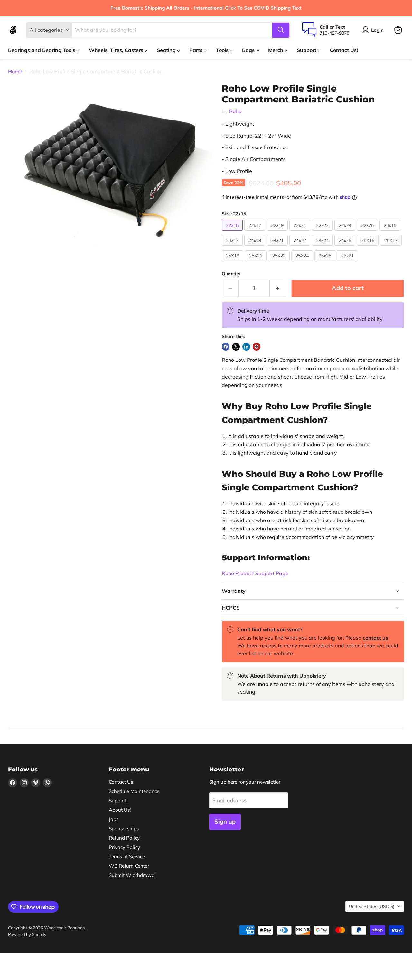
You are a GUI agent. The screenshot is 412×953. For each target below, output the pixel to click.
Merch (276, 50)
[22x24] (345, 232)
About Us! (120, 810)
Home (15, 71)
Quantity (231, 273)
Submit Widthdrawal (132, 875)
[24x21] (278, 247)
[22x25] (368, 232)
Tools (223, 50)
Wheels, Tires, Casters (117, 50)
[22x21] (300, 232)
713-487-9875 (334, 33)
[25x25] (325, 262)
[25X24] (302, 262)
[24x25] (345, 247)
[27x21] (348, 262)
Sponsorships (124, 828)
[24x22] (300, 247)
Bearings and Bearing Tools (42, 50)
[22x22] (323, 232)
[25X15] (368, 247)
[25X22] (279, 262)
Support (307, 50)
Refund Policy (124, 838)
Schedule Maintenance (134, 791)
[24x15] (390, 232)
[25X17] (391, 247)
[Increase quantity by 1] (278, 288)
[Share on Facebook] (225, 347)
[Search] (280, 29)
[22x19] (278, 232)
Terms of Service (127, 856)
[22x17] (255, 232)
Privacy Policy (124, 847)
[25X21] (256, 262)
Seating (167, 50)
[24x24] (323, 247)
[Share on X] (236, 347)
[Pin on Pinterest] (256, 347)
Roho (235, 111)
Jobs (113, 819)
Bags (249, 50)
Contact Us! (344, 50)
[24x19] (255, 247)
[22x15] (233, 232)
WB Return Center (129, 866)
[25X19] (233, 262)
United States (371, 906)
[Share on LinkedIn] (246, 347)
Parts (196, 50)
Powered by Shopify (27, 934)
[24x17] (233, 247)
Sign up (225, 821)
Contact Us (121, 782)
